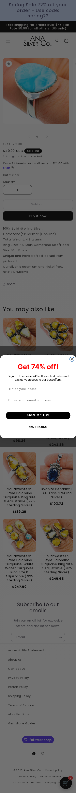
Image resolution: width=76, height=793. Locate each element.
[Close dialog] (72, 359)
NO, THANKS (38, 426)
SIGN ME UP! (38, 415)
